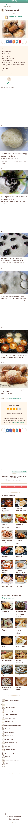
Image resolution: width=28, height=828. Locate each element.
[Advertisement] (14, 106)
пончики (14, 399)
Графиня (14, 79)
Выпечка (11, 398)
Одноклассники (14, 41)
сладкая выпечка (20, 399)
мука (4, 399)
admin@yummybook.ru (18, 422)
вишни (11, 399)
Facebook (10, 41)
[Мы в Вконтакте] (12, 822)
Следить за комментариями (20, 471)
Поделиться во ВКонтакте (7, 41)
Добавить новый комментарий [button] (14, 486)
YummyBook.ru (14, 1)
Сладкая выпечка (17, 398)
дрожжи (7, 399)
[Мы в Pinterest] (15, 822)
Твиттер (17, 41)
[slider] (14, 409)
